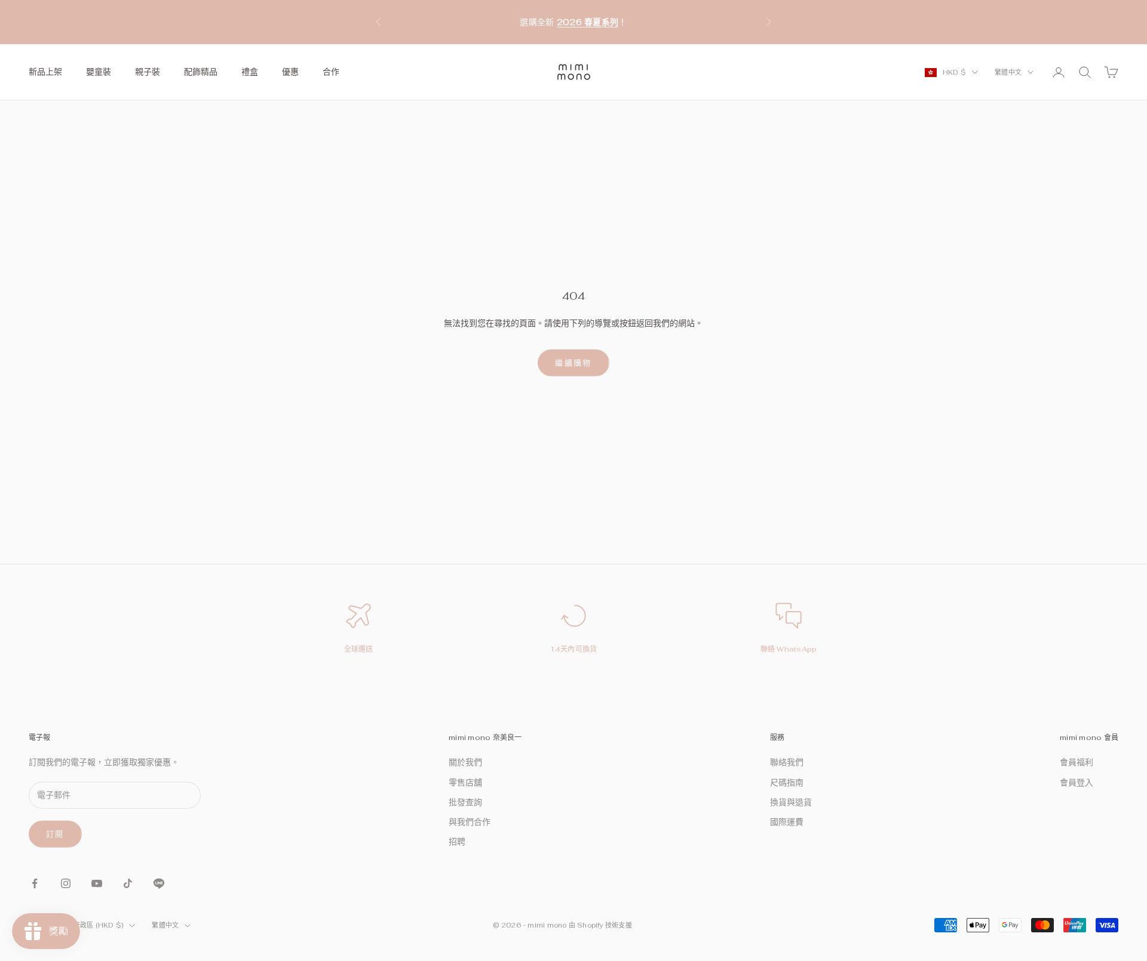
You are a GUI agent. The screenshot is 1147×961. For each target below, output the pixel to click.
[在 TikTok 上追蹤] (128, 883)
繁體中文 (1008, 72)
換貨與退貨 (791, 802)
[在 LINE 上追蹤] (159, 883)
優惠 (290, 72)
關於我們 (465, 762)
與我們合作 (469, 822)
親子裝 (147, 72)
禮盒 (249, 72)
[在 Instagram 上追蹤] (66, 883)
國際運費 (786, 822)
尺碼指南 (786, 782)
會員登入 (1076, 782)
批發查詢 (465, 802)
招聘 (457, 842)
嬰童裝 (98, 72)
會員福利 (1076, 762)
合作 (331, 72)
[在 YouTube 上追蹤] (97, 883)
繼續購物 (573, 363)
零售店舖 (465, 782)
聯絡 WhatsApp (788, 649)
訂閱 (55, 834)
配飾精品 (200, 72)
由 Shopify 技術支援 (600, 925)
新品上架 (45, 72)
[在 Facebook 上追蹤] (35, 883)
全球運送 (358, 649)
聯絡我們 (786, 762)
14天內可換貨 (573, 649)
